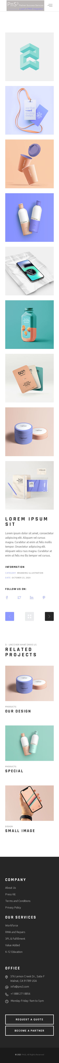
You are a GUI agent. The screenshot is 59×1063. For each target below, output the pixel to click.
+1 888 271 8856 (20, 993)
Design (9, 826)
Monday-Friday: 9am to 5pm (27, 1000)
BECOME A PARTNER (29, 1030)
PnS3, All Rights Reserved (33, 1055)
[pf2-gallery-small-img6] (29, 324)
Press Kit (10, 894)
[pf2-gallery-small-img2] (29, 110)
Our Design (18, 711)
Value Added (12, 945)
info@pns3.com (20, 986)
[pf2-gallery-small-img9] (29, 485)
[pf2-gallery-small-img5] (29, 271)
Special (14, 771)
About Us (10, 887)
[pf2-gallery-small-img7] (29, 378)
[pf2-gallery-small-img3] (29, 164)
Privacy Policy (13, 907)
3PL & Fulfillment (15, 938)
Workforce (11, 925)
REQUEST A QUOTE (29, 1019)
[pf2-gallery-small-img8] (29, 431)
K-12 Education (13, 951)
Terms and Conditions (17, 900)
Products (10, 707)
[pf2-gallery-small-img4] (29, 217)
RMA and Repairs (15, 932)
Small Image (20, 831)
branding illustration (30, 573)
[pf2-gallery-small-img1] (29, 56)
